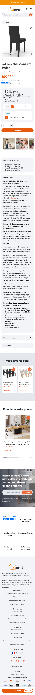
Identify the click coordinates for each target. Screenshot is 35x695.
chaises (13, 198)
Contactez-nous (17, 611)
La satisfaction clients (17, 633)
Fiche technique (9, 338)
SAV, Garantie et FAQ (17, 615)
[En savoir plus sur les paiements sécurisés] (5, 680)
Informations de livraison (17, 622)
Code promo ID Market (17, 604)
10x (6, 117)
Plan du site (17, 671)
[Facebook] (11, 661)
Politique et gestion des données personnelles (17, 641)
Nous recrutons (17, 637)
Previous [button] (23, 457)
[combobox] (17, 15)
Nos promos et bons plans (17, 600)
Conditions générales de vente (17, 619)
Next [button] (31, 457)
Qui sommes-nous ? (17, 630)
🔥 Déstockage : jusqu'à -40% (17, 2)
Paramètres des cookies (17, 644)
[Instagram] (17, 661)
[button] (27, 9)
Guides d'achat (17, 597)
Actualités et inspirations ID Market (17, 593)
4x (12, 107)
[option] (17, 2)
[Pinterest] (24, 661)
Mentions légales (17, 666)
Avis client (7, 345)
